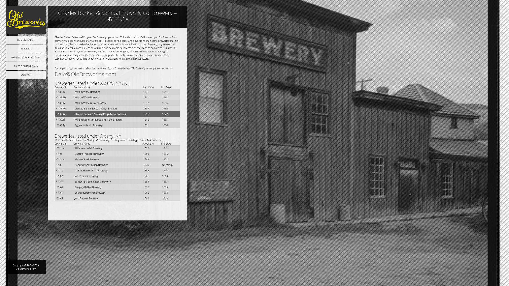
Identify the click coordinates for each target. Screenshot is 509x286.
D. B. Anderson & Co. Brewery (91, 170)
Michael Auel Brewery (87, 159)
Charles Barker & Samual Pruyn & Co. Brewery (100, 114)
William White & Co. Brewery (90, 102)
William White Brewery (87, 91)
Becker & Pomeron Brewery (90, 192)
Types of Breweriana (26, 66)
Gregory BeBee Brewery (88, 187)
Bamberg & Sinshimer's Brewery (93, 181)
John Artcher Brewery (86, 176)
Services (26, 48)
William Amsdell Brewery (88, 148)
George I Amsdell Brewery (89, 153)
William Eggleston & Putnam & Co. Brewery (98, 119)
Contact (26, 74)
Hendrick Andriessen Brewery (91, 164)
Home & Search (26, 39)
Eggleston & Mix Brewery (88, 125)
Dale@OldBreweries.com (85, 74)
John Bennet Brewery (86, 198)
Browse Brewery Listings (25, 57)
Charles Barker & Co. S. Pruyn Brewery (96, 108)
